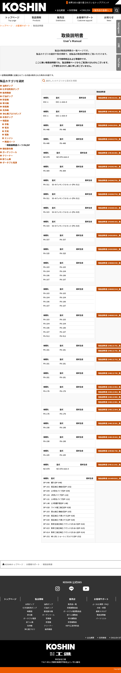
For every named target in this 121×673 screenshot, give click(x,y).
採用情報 (73, 10)
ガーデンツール (9, 152)
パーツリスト (101, 618)
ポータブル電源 (9, 162)
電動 (6, 134)
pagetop (110, 659)
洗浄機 (5, 110)
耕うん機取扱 (72, 615)
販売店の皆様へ (101, 10)
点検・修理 (101, 607)
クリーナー (7, 155)
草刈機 (5, 103)
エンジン (8, 138)
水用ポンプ (7, 117)
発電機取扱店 (72, 607)
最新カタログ (101, 611)
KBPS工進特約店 (72, 625)
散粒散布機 (7, 148)
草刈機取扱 (72, 618)
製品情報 (36, 19)
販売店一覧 (72, 604)
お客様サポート (85, 19)
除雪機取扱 (72, 622)
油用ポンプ (7, 85)
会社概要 (61, 10)
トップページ (12, 19)
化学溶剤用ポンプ (10, 89)
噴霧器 (5, 120)
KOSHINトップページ (14, 564)
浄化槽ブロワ (29, 629)
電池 (6, 127)
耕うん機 (6, 159)
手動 (6, 124)
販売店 (60, 19)
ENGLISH (85, 10)
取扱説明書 (101, 615)
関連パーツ (9, 141)
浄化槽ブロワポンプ (11, 113)
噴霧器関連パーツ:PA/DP (18, 145)
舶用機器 (6, 92)
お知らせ (109, 19)
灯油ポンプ (7, 96)
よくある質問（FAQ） (101, 604)
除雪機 (5, 99)
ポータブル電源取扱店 (72, 611)
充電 (6, 131)
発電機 (5, 106)
